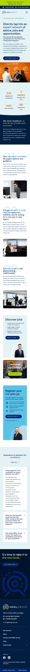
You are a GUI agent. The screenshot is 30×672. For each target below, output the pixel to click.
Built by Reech (23, 670)
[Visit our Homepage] (15, 607)
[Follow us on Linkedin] (9, 657)
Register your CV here (15, 4)
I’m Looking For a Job (10, 18)
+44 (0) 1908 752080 (12, 616)
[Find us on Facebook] (4, 657)
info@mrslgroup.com (11, 622)
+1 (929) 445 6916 (11, 619)
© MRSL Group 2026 (9, 670)
